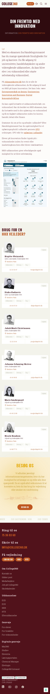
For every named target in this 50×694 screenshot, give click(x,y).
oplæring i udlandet (33, 132)
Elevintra (6, 654)
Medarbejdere (8, 581)
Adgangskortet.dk (13, 82)
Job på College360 (10, 585)
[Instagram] (16, 687)
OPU (37, 129)
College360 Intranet (11, 669)
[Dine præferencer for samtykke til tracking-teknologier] (46, 690)
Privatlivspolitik (9, 677)
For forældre (7, 631)
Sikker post (7, 577)
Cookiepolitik (21, 677)
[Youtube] (9, 687)
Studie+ (5, 650)
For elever (6, 627)
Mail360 (5, 646)
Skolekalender (8, 588)
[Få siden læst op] (36, 3)
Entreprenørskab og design (14, 91)
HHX (4, 608)
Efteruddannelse (9, 615)
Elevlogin (6, 665)
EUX (4, 604)
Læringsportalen (9, 658)
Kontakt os (7, 573)
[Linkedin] (3, 687)
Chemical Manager (10, 661)
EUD (4, 600)
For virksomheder (10, 634)
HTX (4, 611)
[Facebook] (22, 687)
